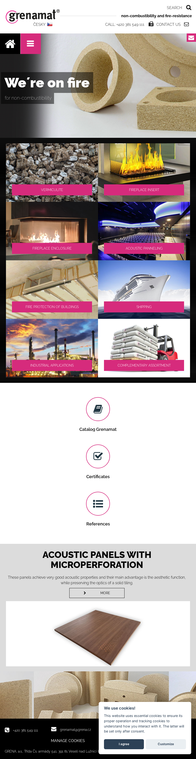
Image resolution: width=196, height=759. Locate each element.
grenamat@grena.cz (75, 729)
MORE (105, 593)
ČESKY (39, 24)
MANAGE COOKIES (68, 741)
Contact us (168, 24)
